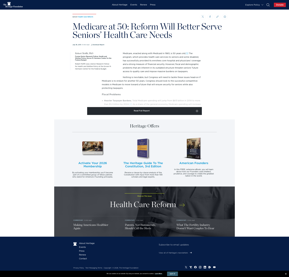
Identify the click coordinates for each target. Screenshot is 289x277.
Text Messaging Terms (93, 268)
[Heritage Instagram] (200, 267)
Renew (143, 4)
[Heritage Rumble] (209, 267)
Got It (172, 274)
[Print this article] (225, 17)
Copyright (107, 268)
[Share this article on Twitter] (203, 17)
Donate (280, 5)
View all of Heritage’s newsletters (173, 253)
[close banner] (285, 274)
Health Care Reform (85, 17)
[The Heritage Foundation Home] (13, 5)
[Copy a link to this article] (217, 17)
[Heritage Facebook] (195, 267)
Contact (83, 258)
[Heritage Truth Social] (190, 267)
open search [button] (268, 4)
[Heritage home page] (75, 243)
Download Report (98, 45)
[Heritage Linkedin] (205, 267)
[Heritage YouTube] (214, 267)
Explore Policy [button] (252, 5)
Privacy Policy (78, 268)
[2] (130, 104)
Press (152, 4)
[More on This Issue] (182, 203)
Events (133, 4)
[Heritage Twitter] (186, 267)
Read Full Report (142, 111)
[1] (187, 53)
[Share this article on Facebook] (210, 17)
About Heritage (119, 4)
